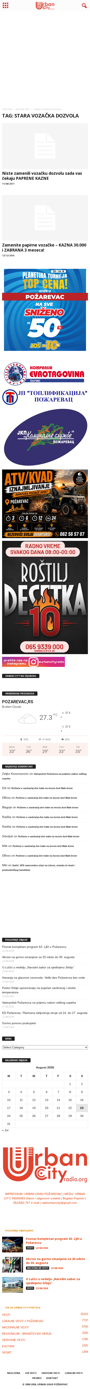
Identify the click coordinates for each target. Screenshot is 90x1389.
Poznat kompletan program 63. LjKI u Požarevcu (34, 946)
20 (46, 1108)
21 (58, 1108)
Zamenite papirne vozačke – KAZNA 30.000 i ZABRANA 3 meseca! (44, 247)
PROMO (36, 1378)
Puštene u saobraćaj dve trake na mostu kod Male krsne (42, 788)
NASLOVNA (13, 1373)
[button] (83, 5)
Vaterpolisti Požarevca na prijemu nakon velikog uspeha (39, 1002)
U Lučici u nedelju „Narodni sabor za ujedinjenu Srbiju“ (38, 967)
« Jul (5, 1130)
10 (8, 1100)
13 (46, 1100)
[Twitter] (49, 1211)
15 (70, 1100)
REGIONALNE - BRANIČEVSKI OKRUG (27, 1333)
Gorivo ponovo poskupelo (19, 1023)
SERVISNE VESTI (13, 1340)
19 (34, 1108)
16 (82, 1100)
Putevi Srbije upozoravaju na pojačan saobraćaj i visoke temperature (39, 990)
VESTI (30, 1247)
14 (58, 1100)
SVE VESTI (31, 1373)
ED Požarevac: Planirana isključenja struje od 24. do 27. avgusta (44, 1013)
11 (21, 1100)
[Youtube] (58, 1211)
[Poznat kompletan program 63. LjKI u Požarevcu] (12, 1244)
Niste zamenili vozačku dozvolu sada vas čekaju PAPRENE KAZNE (42, 176)
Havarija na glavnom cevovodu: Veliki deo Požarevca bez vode (43, 977)
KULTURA (8, 1346)
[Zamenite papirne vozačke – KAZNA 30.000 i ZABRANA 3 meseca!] (45, 218)
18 (21, 1108)
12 (34, 1100)
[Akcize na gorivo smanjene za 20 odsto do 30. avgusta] (12, 1265)
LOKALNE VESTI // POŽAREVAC (23, 1321)
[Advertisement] (45, 58)
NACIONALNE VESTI (37, 1267)
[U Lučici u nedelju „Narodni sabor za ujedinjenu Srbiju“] (12, 1285)
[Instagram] (41, 1211)
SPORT (7, 1352)
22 (70, 1108)
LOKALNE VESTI (74, 1373)
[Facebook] (32, 1211)
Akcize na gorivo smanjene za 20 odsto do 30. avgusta (38, 957)
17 (8, 1108)
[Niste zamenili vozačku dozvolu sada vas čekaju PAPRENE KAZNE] (45, 146)
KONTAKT (52, 1378)
